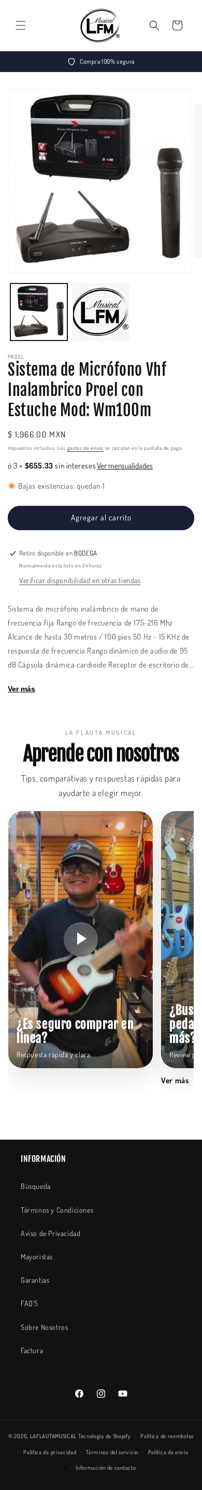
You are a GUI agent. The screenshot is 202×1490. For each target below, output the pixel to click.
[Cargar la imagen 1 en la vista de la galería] (38, 311)
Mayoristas (37, 1256)
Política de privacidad (49, 1452)
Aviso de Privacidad (50, 1233)
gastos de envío (85, 448)
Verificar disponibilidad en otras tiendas (80, 580)
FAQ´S (29, 1303)
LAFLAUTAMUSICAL (53, 1436)
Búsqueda (36, 1186)
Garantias (35, 1279)
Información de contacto (106, 1467)
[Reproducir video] (81, 940)
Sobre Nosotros (44, 1327)
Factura (32, 1350)
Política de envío (168, 1452)
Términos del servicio (112, 1452)
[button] (20, 25)
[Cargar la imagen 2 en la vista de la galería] (101, 311)
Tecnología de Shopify (104, 1436)
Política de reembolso (167, 1436)
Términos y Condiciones (57, 1209)
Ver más (21, 689)
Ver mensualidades (125, 466)
